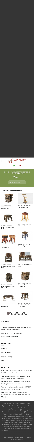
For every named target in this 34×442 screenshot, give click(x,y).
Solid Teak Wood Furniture (18, 426)
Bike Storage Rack (26, 410)
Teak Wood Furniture (10, 422)
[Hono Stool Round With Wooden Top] (8, 277)
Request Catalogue (7, 356)
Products (4, 348)
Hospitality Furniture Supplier (17, 408)
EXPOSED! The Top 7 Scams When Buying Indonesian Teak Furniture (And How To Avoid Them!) (15, 394)
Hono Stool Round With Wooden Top (8, 287)
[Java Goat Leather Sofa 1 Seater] (8, 257)
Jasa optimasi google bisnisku (16, 430)
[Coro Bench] (8, 297)
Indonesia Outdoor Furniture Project (13, 412)
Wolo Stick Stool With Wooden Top (7, 207)
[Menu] (3, 160)
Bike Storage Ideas (14, 410)
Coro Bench (4, 306)
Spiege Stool (21, 225)
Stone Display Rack (23, 207)
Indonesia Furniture (15, 414)
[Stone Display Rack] (25, 198)
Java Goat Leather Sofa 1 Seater (8, 266)
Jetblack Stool (5, 247)
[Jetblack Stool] (8, 238)
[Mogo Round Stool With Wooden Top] (25, 235)
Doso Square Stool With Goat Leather (24, 305)
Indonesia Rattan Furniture (20, 418)
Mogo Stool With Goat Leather (7, 228)
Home (6, 172)
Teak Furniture (7, 403)
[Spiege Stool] (25, 217)
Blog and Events (6, 352)
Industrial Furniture (19, 403)
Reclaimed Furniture (20, 437)
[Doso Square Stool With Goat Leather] (25, 296)
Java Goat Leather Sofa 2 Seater (25, 265)
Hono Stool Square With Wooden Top (24, 285)
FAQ (2, 361)
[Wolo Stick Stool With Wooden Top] (8, 198)
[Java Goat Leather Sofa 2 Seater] (25, 256)
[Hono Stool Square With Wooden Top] (25, 276)
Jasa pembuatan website (17, 432)
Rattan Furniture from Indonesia (17, 416)
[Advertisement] (17, 79)
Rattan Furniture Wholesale (24, 420)
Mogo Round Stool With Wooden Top (24, 245)
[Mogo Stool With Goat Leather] (8, 218)
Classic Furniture (21, 406)
